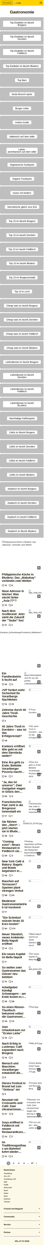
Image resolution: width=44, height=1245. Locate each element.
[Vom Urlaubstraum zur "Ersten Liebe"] (35, 1030)
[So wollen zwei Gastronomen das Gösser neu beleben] (35, 971)
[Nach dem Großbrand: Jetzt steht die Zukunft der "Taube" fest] (35, 614)
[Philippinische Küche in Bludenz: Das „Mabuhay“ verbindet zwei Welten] (22, 556)
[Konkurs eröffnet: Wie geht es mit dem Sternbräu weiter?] (35, 750)
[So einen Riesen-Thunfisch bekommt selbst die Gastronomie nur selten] (35, 1011)
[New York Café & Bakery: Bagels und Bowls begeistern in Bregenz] (35, 865)
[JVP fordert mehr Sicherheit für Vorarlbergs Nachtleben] (35, 693)
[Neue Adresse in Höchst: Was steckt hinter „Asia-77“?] (35, 594)
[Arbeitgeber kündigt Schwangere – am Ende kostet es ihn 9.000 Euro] (35, 991)
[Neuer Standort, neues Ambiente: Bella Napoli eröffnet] (35, 940)
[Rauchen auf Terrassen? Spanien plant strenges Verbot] (35, 885)
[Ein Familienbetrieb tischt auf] (33, 678)
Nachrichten (9, 1170)
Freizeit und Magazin (13, 1209)
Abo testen (7, 3)
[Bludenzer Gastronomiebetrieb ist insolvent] (35, 904)
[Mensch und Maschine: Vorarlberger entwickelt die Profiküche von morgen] (35, 1067)
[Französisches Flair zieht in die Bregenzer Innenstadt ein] (35, 807)
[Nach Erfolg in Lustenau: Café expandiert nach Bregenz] (35, 1047)
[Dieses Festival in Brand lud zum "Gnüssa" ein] (35, 1087)
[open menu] (41, 3)
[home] (22, 2)
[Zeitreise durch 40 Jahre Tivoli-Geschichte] (35, 713)
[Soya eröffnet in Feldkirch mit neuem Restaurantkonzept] (35, 1126)
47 (32, 1163)
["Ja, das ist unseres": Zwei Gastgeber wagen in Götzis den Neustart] (35, 786)
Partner (7, 1232)
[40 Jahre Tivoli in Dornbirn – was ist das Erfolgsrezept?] (35, 732)
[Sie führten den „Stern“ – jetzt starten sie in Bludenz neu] (32, 827)
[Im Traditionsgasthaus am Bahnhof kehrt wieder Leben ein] (35, 1146)
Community (9, 1217)
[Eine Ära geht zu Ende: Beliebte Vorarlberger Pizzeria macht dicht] (35, 769)
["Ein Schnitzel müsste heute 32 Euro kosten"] (35, 921)
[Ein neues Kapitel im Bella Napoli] (35, 957)
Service (7, 1225)
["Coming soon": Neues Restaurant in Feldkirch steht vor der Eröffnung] (33, 848)
